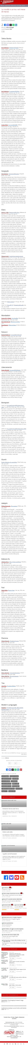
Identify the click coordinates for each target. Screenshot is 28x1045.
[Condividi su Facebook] (5, 25)
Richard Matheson (5, 334)
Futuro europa (10, 301)
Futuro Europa (19, 788)
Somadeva (3, 707)
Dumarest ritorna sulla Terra (11, 809)
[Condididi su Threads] (10, 25)
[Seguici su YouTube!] (16, 877)
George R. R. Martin (6, 318)
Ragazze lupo (11, 590)
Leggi (13, 958)
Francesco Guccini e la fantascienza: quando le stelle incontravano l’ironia (16, 955)
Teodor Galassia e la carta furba (9, 462)
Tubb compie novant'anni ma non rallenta (12, 895)
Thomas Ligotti (5, 256)
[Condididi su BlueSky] (8, 25)
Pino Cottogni (10, 27)
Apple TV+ (3, 5)
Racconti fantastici (14, 676)
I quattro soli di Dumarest (10, 854)
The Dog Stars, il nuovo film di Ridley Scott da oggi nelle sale (14, 943)
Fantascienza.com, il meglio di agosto (11, 919)
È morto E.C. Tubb (6, 889)
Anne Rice (3, 686)
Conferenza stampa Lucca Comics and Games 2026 (13, 1008)
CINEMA (10, 960)
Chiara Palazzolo (5, 641)
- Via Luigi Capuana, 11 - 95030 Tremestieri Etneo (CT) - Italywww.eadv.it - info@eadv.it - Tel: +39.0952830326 (15, 1034)
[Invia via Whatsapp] (13, 25)
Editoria (7, 758)
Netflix (23, 5)
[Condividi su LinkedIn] (16, 25)
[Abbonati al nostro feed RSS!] (22, 877)
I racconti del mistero (15, 672)
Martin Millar (4, 590)
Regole (17, 1017)
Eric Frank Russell (5, 321)
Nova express (14, 506)
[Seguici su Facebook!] (6, 877)
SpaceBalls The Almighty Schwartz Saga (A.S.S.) (12, 1001)
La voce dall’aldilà (12, 125)
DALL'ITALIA (11, 952)
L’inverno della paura (14, 173)
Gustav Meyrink (5, 370)
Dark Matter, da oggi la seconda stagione (12, 930)
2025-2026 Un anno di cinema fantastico (17, 962)
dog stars (19, 5)
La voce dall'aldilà (5, 781)
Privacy (13, 1017)
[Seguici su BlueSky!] (11, 877)
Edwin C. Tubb (5, 212)
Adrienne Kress (5, 561)
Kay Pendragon (5, 47)
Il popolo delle (12, 791)
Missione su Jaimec (15, 321)
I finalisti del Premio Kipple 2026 (17, 969)
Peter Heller (13, 5)
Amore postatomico (7, 925)
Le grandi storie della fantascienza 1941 (16, 428)
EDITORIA (5, 804)
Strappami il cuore (14, 641)
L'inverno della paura (6, 783)
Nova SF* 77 (10, 305)
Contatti (14, 1018)
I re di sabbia (15, 318)
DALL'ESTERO (12, 983)
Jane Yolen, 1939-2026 (15, 985)
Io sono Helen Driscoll (16, 334)
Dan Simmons (4, 173)
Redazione (21, 1017)
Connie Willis (4, 125)
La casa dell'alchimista (15, 370)
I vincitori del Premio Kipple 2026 (10, 936)
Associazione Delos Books (13, 1026)
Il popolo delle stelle (19, 305)
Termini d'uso (7, 1017)
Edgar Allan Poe (5, 672)
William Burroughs (5, 506)
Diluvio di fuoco (12, 325)
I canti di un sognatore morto (16, 256)
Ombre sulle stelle (7, 832)
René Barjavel (4, 325)
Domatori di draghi (14, 47)
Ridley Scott (7, 5)
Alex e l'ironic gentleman (15, 561)
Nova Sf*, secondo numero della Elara (11, 901)
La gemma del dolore (14, 91)
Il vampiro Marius (11, 686)
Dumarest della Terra (14, 212)
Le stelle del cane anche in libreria (17, 977)
